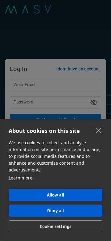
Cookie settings (56, 226)
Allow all (55, 195)
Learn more (20, 178)
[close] (99, 130)
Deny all (55, 211)
